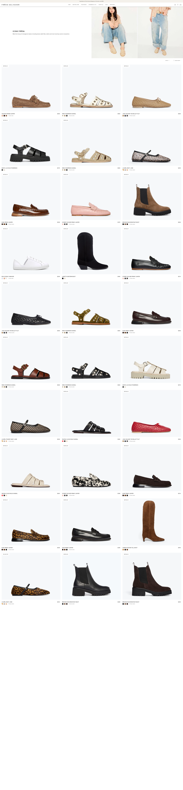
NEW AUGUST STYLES (93, 1)
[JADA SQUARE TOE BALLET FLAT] (152, 88)
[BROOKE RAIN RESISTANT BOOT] (152, 196)
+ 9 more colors (71, 115)
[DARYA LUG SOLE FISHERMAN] (31, 142)
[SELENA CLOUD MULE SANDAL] (91, 413)
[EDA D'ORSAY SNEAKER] (31, 250)
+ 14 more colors (132, 115)
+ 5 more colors (132, 169)
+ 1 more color (10, 115)
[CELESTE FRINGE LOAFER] (31, 88)
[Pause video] (31, 250)
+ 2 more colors (71, 224)
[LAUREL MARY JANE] (152, 142)
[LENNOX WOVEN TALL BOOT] (152, 521)
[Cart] (180, 5)
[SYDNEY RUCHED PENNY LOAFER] (91, 196)
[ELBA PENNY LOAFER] (31, 196)
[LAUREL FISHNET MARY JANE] (31, 413)
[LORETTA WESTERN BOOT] (91, 250)
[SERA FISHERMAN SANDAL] (91, 88)
